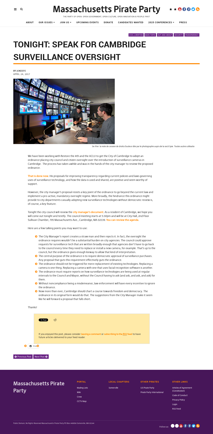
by (19, 70)
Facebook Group (189, 9)
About (30, 22)
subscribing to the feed (118, 334)
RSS (198, 9)
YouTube (180, 9)
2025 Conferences (160, 22)
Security (178, 35)
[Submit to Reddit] (55, 320)
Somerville (113, 387)
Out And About (165, 35)
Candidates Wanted (130, 22)
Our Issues (46, 22)
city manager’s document (88, 212)
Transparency (192, 35)
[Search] (21, 9)
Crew (79, 396)
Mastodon (175, 9)
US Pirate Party (147, 387)
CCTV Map (82, 401)
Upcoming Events (87, 22)
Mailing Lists (82, 387)
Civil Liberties (136, 35)
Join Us (64, 22)
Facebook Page (184, 9)
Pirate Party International (152, 392)
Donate (108, 22)
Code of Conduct (179, 395)
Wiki (79, 392)
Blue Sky (171, 9)
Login (174, 404)
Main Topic (150, 35)
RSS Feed (176, 408)
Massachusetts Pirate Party (106, 9)
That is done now (38, 176)
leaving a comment (91, 334)
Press (183, 22)
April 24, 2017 (21, 74)
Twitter (193, 9)
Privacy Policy (178, 399)
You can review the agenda (122, 220)
